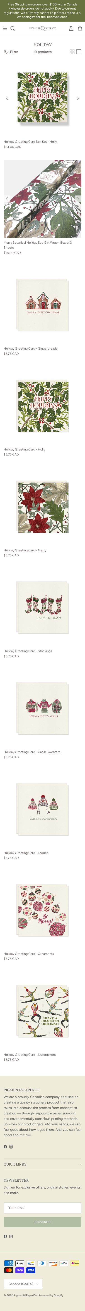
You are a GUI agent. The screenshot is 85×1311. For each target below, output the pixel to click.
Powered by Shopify (51, 1295)
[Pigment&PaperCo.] (42, 28)
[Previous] (7, 98)
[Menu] (5, 28)
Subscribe (42, 1222)
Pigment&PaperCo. (25, 1295)
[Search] (15, 28)
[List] (78, 52)
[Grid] (72, 52)
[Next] (78, 98)
